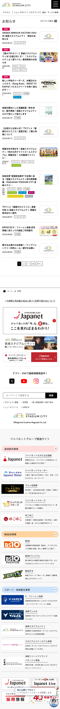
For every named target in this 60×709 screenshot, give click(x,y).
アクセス (6, 12)
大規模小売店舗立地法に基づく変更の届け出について (30, 300)
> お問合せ (25, 407)
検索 (51, 395)
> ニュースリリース (10, 407)
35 (33, 264)
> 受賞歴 (24, 402)
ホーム (10, 291)
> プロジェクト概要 (10, 402)
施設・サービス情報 (50, 12)
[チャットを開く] (54, 703)
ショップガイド (20, 12)
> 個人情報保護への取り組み (42, 402)
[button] (48, 4)
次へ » (39, 264)
